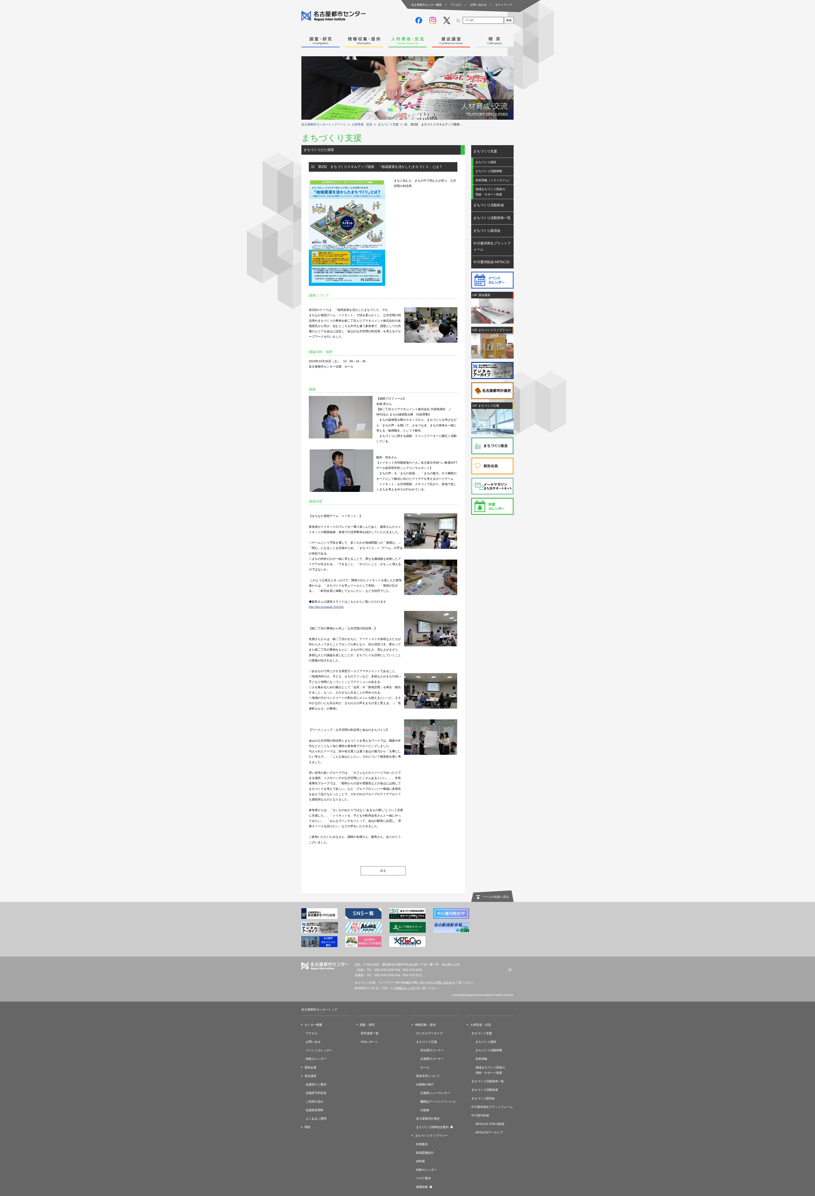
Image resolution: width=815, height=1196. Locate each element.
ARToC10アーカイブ (489, 1132)
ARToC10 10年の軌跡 (489, 1124)
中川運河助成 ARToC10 (491, 262)
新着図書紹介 (425, 1152)
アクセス (455, 4)
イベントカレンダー (319, 1050)
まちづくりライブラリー (431, 1135)
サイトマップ (503, 4)
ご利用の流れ (314, 1101)
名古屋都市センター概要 (426, 4)
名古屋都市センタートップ (319, 1009)
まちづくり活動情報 (488, 171)
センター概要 (313, 1024)
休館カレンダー (406, 988)
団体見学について (428, 1076)
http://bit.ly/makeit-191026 (326, 607)
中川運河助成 (480, 1115)
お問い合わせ (478, 4)
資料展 (420, 1161)
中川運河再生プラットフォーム (492, 246)
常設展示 (426, 1050)
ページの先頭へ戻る (495, 896)
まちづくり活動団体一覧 (492, 218)
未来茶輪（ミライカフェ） (493, 180)
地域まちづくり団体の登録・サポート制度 (490, 191)
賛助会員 (310, 1067)
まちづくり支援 (388, 124)
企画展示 (426, 1058)
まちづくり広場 (426, 1041)
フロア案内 (423, 1178)
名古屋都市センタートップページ (323, 124)
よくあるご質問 (316, 1118)
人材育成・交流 (407, 39)
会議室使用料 (314, 1110)
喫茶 (494, 39)
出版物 (424, 1110)
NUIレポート (369, 1041)
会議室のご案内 (316, 1084)
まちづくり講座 (485, 162)
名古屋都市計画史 (428, 1118)
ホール (424, 1067)
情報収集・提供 (364, 39)
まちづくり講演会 (486, 230)
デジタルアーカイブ (429, 1033)
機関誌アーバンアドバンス (438, 1101)
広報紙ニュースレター (435, 1093)
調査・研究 (320, 39)
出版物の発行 (425, 1084)
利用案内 (422, 1144)
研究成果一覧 (370, 1033)
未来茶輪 (481, 1058)
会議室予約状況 (316, 1093)
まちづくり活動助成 (488, 205)
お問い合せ (313, 1041)
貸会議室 (451, 39)
